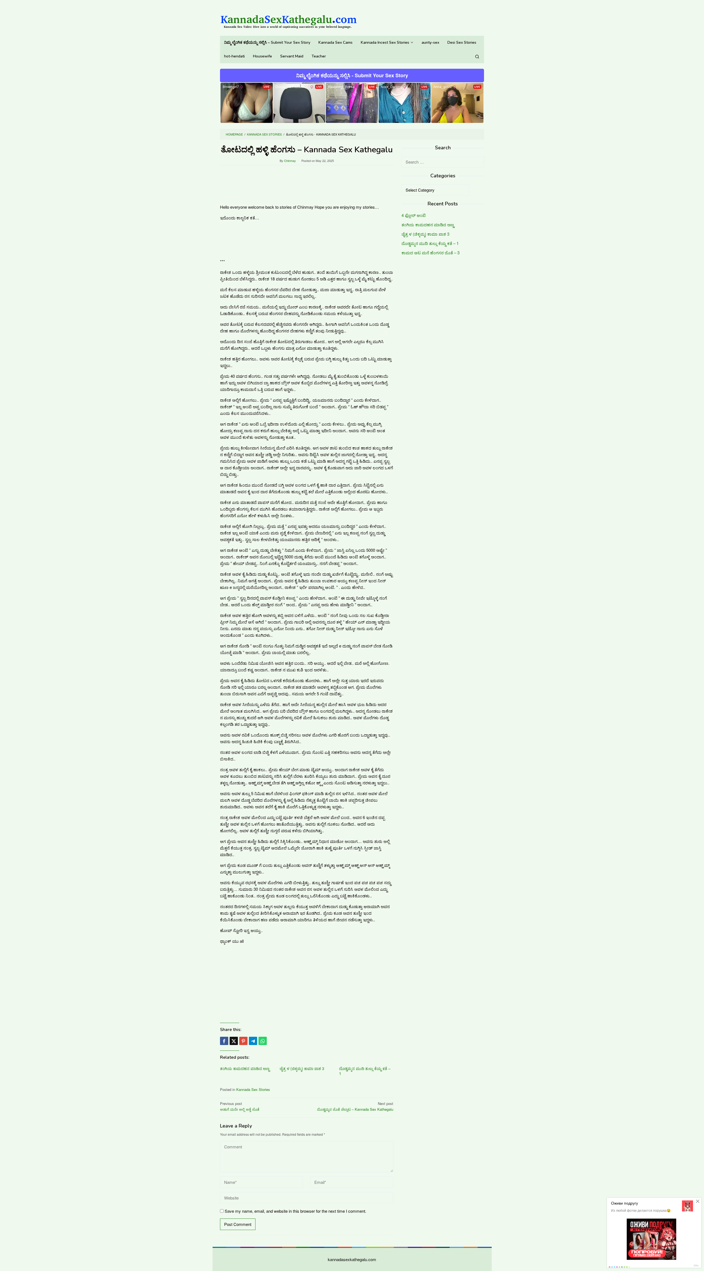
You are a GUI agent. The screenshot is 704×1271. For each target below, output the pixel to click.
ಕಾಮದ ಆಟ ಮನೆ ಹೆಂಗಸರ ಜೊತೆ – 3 (431, 253)
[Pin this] (243, 1041)
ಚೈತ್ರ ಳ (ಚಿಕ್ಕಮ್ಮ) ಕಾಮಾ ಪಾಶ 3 (302, 1068)
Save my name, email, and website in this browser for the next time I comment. (295, 1211)
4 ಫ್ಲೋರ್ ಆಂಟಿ (414, 215)
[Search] (477, 56)
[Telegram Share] (253, 1041)
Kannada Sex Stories (253, 1089)
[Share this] (224, 1041)
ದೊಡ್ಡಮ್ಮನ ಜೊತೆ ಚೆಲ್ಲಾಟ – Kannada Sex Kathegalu (355, 1106)
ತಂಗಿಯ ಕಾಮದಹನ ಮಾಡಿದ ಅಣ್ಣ (245, 1068)
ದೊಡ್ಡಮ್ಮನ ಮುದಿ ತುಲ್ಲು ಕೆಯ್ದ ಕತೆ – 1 (365, 1071)
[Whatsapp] (262, 1041)
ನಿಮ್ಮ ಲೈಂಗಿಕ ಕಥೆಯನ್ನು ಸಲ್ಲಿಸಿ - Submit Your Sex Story (352, 75)
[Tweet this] (234, 1041)
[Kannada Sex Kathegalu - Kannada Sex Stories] (289, 19)
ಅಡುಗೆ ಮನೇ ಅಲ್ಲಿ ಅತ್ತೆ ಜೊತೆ (239, 1106)
